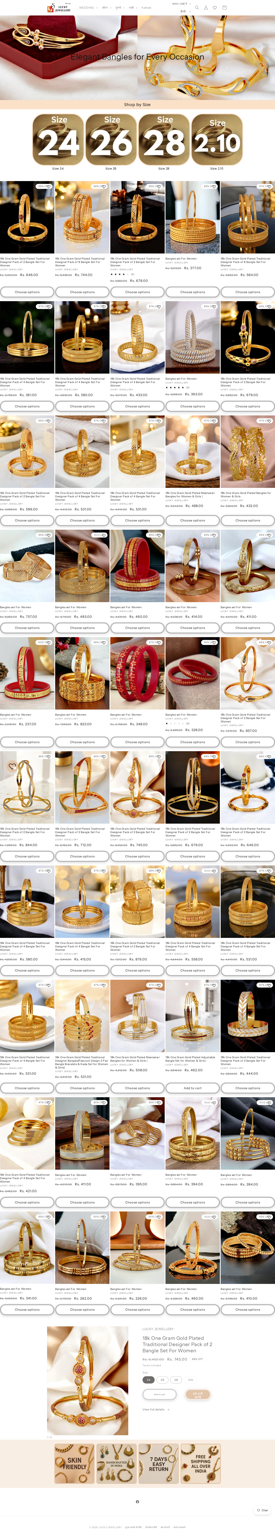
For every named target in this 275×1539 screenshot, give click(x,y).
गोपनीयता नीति (151, 1527)
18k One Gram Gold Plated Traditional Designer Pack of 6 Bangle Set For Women (80, 262)
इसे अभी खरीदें (198, 1395)
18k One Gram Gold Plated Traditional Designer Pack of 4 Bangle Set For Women (25, 382)
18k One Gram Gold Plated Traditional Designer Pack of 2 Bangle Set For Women (25, 262)
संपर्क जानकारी (179, 1527)
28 (176, 1380)
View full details (154, 1409)
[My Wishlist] (214, 7)
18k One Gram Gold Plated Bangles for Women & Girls (246, 494)
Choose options (27, 292)
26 (162, 1380)
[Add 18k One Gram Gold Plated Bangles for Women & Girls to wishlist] (269, 421)
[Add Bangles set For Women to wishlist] (214, 186)
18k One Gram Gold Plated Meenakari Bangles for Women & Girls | (190, 494)
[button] (88, 7)
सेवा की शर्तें (165, 1527)
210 (192, 1380)
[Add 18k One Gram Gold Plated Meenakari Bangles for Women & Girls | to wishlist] (214, 421)
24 (148, 1380)
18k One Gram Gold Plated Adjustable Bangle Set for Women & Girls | (190, 1059)
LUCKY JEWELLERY (110, 1527)
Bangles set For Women (181, 258)
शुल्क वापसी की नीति (133, 1527)
